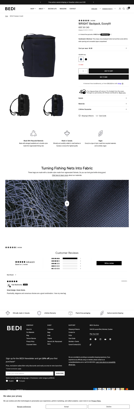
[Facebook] (92, 339)
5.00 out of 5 (30, 262)
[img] (12, 281)
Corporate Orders (31, 344)
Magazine (63, 9)
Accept (66, 406)
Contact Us (72, 332)
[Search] (124, 9)
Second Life (52, 9)
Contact (73, 9)
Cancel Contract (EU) (75, 344)
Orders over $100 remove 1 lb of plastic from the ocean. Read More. (67, 2)
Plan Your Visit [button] (94, 334)
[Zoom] (68, 24)
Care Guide (72, 338)
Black (85, 59)
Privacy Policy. (96, 401)
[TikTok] (92, 344)
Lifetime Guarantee (85, 109)
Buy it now (103, 77)
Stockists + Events (74, 341)
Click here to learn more (60, 175)
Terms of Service (31, 338)
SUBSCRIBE (60, 373)
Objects (49, 338)
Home (6, 16)
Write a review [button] (109, 263)
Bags (48, 332)
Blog (27, 335)
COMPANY (30, 325)
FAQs (70, 335)
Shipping (80, 30)
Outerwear (50, 329)
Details (81, 98)
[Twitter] (97, 339)
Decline (108, 406)
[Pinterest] (111, 339)
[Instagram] (102, 339)
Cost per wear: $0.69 (85, 48)
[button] (84, 20)
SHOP (49, 325)
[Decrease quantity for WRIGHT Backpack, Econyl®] (80, 71)
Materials (82, 104)
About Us (29, 329)
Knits (48, 335)
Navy (81, 59)
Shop (32, 9)
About (41, 9)
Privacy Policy (30, 341)
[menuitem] (33, 8)
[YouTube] (106, 339)
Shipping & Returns (74, 329)
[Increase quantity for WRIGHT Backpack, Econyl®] (86, 71)
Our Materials (30, 332)
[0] (127, 9)
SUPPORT (72, 325)
